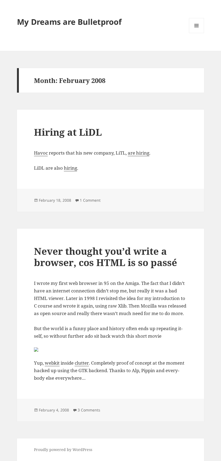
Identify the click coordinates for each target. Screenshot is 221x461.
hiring (70, 168)
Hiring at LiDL (68, 132)
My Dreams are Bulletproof (69, 21)
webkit (52, 363)
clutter (82, 363)
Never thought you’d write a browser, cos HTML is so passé (105, 257)
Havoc (41, 153)
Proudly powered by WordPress (63, 449)
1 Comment (90, 200)
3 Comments (89, 410)
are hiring (138, 153)
